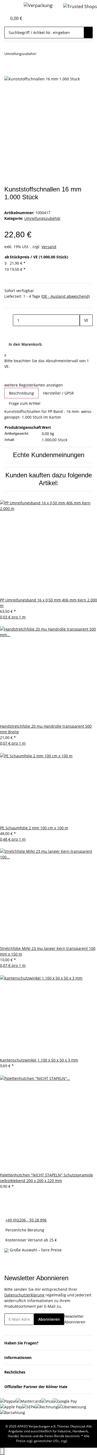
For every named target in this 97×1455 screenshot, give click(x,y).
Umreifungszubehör (42, 218)
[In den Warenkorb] (8, 73)
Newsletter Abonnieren (74, 1319)
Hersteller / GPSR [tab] (58, 393)
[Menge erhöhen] (84, 332)
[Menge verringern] (8, 320)
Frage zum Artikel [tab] (24, 403)
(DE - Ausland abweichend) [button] (65, 296)
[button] (3, 18)
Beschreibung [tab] (21, 393)
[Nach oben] (2, 1451)
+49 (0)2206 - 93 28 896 (26, 1220)
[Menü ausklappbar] (11, 6)
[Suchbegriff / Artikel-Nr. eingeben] (88, 32)
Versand (48, 246)
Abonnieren (49, 1319)
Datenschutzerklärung (24, 1294)
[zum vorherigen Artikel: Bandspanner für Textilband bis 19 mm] (40, 55)
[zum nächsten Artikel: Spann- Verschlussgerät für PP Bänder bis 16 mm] (50, 55)
